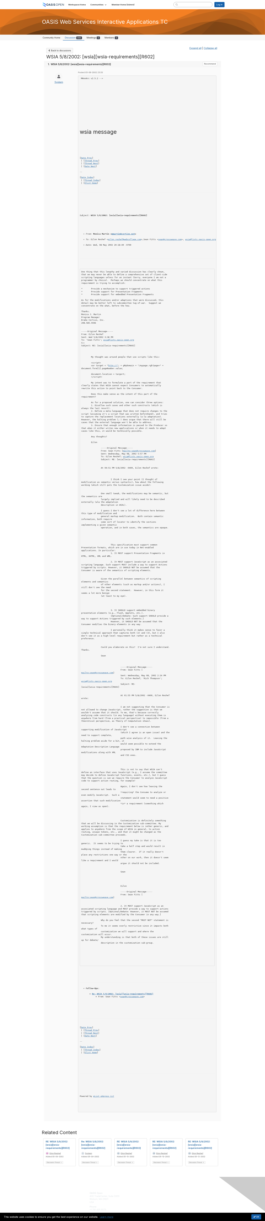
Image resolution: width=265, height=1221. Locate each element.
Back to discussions (60, 50)
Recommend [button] (210, 64)
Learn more (106, 1216)
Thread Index (92, 180)
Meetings (93, 37)
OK (257, 1216)
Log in (219, 4)
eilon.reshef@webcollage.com (124, 239)
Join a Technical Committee (148, 1202)
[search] (176, 4)
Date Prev (86, 158)
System (58, 82)
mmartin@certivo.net (123, 234)
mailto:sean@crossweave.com (139, 451)
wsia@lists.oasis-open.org (200, 239)
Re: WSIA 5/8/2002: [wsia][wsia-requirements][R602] (122, 994)
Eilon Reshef (55, 1153)
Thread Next (91, 163)
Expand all (195, 48)
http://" (113, 365)
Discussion (73, 37)
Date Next (90, 166)
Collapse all (210, 48)
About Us (182, 1193)
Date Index (87, 177)
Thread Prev (91, 161)
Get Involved (140, 1193)
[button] (98, 4)
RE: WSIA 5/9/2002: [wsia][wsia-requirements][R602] (58, 1144)
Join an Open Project (144, 1197)
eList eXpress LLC (103, 1096)
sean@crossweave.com (170, 239)
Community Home (51, 37)
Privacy (182, 1196)
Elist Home (91, 183)
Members (111, 37)
